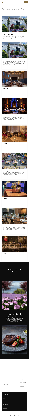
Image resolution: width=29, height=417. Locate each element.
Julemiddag (22, 386)
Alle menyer (22, 388)
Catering (3, 378)
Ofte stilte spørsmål (5, 384)
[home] (2, 2)
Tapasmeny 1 (22, 379)
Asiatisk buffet (22, 383)
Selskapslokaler (6, 368)
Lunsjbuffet (22, 385)
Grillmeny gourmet (23, 382)
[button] (21, 2)
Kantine (3, 381)
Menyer (13, 368)
